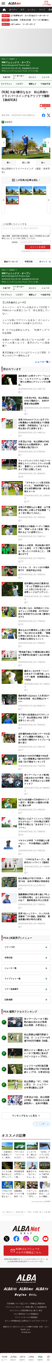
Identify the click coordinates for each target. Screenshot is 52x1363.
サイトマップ (42, 1321)
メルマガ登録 (46, 4)
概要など (32, 84)
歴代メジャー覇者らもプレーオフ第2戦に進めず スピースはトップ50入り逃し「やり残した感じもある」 (37, 1056)
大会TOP (6, 77)
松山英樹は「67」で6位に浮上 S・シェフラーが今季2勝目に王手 (36, 1084)
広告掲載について (14, 1303)
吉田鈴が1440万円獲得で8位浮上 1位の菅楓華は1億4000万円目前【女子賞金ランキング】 (34, 759)
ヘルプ (32, 1321)
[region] (26, 10)
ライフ (42, 10)
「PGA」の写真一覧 (33, 1212)
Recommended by (38, 1202)
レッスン (32, 10)
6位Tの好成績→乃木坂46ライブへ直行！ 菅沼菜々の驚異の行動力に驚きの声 (33, 802)
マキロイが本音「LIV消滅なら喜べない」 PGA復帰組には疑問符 (33, 843)
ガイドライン (15, 1310)
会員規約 (41, 1307)
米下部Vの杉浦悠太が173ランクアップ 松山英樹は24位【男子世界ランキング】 (33, 717)
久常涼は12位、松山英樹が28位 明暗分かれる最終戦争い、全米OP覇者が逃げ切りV (34, 444)
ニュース (45, 77)
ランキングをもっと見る (24, 1115)
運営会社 (41, 1303)
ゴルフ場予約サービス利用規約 (26, 1314)
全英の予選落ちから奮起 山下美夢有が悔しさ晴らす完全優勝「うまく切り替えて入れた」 (34, 510)
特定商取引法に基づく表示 (32, 1310)
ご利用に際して (30, 1307)
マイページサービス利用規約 (26, 1317)
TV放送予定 (45, 84)
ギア (23, 10)
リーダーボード (18, 77)
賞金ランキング (11, 261)
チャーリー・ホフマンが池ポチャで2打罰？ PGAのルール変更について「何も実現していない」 (27, 310)
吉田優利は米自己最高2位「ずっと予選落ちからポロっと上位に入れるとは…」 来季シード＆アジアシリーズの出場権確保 (38, 589)
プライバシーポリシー (14, 1307)
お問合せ (25, 1321)
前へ (9, 162)
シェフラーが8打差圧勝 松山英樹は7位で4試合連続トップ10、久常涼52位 (37, 1068)
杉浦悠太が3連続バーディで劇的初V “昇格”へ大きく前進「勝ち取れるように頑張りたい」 (34, 529)
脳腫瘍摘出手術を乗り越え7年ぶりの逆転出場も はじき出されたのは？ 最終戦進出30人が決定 (34, 897)
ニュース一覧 (42, 362)
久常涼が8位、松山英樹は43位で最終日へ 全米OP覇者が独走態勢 (36, 401)
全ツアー (13, 10)
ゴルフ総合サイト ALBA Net (13, 1212)
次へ (43, 162)
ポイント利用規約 (11, 1321)
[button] (26, 384)
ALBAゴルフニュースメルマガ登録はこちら (28, 1250)
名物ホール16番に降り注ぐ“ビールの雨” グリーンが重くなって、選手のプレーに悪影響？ (26, 342)
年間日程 (29, 261)
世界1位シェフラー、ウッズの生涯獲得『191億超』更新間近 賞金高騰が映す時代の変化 (34, 916)
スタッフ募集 (29, 1303)
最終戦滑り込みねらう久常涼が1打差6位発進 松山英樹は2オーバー (34, 698)
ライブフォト (6, 84)
